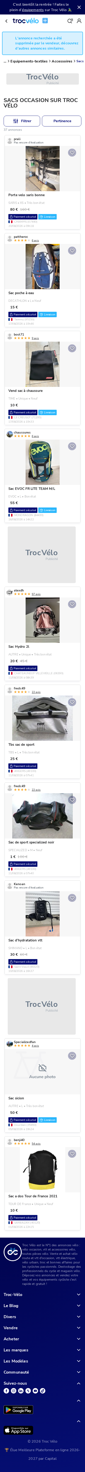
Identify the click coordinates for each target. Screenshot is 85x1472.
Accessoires (62, 61)
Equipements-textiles (29, 61)
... (5, 61)
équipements (33, 9)
